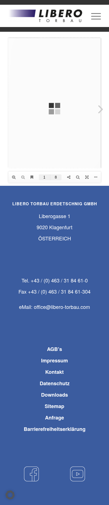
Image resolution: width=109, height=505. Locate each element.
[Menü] (93, 16)
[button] (10, 495)
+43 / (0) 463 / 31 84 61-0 (59, 280)
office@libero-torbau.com (62, 306)
